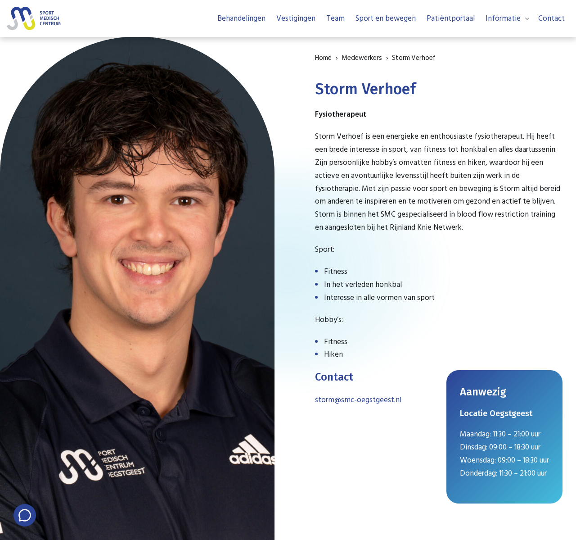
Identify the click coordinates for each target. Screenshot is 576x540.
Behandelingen (241, 18)
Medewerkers (362, 58)
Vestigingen (295, 18)
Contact (551, 18)
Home (323, 58)
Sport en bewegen (386, 18)
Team (335, 18)
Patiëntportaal (451, 18)
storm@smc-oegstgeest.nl (358, 400)
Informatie (503, 18)
